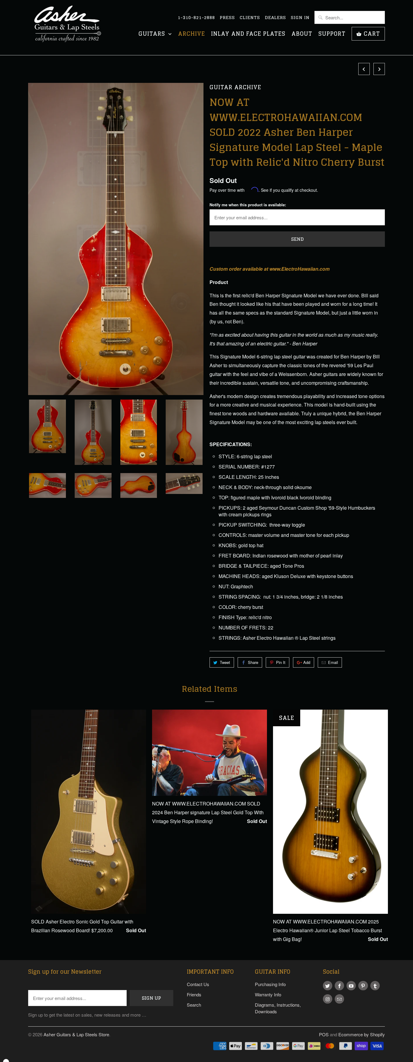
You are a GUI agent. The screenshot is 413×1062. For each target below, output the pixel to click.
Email (333, 662)
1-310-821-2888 (196, 17)
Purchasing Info (270, 984)
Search (194, 1005)
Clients (250, 17)
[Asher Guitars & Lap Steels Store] (70, 28)
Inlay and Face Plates (248, 34)
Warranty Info (268, 994)
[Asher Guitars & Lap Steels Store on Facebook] (339, 985)
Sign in (300, 17)
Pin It (280, 662)
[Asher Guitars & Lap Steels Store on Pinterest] (363, 985)
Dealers (275, 17)
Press (227, 17)
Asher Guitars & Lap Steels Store (76, 1034)
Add (306, 662)
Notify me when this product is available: (248, 204)
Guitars (152, 34)
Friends (194, 994)
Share (253, 662)
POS (324, 1034)
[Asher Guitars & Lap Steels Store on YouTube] (351, 985)
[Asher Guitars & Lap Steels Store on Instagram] (327, 999)
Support (332, 34)
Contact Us (198, 984)
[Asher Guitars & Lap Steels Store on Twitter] (327, 985)
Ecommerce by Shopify (361, 1034)
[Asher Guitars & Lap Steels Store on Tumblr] (375, 985)
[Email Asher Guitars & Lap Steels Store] (339, 999)
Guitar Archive (235, 87)
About (301, 34)
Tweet (225, 662)
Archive (191, 34)
